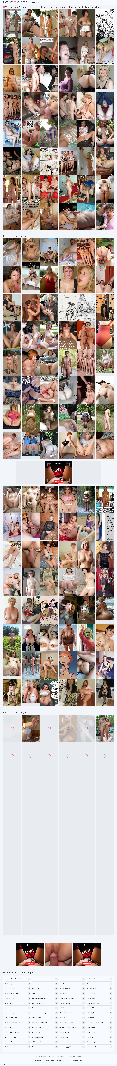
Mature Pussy (10, 998)
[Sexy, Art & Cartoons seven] (49, 610)
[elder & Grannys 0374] (68, 499)
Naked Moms (91, 993)
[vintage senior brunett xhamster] (105, 811)
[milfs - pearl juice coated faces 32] (68, 756)
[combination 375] (68, 189)
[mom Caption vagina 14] (105, 499)
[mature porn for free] (105, 362)
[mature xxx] (31, 527)
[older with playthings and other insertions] (49, 637)
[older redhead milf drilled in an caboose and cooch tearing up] (49, 811)
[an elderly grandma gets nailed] (105, 527)
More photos (91, 1027)
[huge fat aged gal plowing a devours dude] (68, 335)
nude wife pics (64, 993)
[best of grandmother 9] (12, 279)
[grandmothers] (49, 783)
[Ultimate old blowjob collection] (86, 362)
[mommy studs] (31, 78)
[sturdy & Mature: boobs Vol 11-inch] (68, 811)
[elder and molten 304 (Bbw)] (31, 637)
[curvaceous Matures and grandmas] (12, 921)
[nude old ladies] (31, 692)
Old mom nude (64, 1037)
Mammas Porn (37, 1047)
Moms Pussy (91, 984)
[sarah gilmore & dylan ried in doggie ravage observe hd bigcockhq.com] (68, 783)
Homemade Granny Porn (67, 998)
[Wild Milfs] (105, 133)
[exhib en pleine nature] (12, 637)
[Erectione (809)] (68, 106)
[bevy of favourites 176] (105, 692)
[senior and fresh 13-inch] (12, 839)
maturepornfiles (64, 988)
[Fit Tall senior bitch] (105, 582)
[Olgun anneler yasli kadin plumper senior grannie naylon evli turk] (49, 362)
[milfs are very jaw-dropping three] (31, 921)
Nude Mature (91, 1032)
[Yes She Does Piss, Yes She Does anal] (31, 161)
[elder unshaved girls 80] (105, 445)
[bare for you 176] (105, 418)
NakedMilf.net (91, 1008)
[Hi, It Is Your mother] (31, 665)
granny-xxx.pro (10, 1013)
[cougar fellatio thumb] (68, 582)
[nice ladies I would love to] (12, 50)
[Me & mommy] (31, 133)
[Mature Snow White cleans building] (105, 252)
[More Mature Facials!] (68, 50)
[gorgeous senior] (68, 252)
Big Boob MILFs (92, 1018)
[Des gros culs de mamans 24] (86, 78)
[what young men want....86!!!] (12, 307)
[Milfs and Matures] (31, 610)
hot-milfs (90, 1037)
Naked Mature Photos (39, 1008)
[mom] (68, 921)
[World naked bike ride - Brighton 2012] (86, 921)
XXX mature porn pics (12, 1032)
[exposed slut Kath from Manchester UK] (49, 839)
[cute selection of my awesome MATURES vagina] (86, 133)
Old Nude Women (65, 1003)
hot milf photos (92, 1013)
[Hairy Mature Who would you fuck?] (12, 692)
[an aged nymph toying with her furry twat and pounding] (49, 692)
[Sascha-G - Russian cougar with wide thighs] (105, 866)
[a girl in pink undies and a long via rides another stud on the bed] (68, 728)
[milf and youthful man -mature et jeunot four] (12, 23)
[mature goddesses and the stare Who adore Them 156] (86, 50)
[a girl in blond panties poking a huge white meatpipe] (12, 133)
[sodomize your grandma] (86, 106)
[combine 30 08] (68, 418)
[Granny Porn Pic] (12, 418)
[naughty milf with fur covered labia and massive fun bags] (68, 894)
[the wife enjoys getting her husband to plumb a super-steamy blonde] (86, 279)
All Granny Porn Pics (39, 1042)
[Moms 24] (49, 216)
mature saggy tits (65, 1047)
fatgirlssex (63, 984)
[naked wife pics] (31, 445)
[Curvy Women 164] (49, 728)
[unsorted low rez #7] (86, 637)
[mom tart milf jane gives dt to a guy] (86, 445)
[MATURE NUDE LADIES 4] (12, 106)
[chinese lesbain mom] (49, 665)
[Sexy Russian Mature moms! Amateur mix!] (68, 78)
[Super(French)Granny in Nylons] (68, 390)
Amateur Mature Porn (94, 1047)
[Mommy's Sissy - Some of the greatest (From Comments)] (12, 783)
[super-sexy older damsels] (12, 582)
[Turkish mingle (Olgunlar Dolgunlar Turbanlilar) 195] (68, 866)
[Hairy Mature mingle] (49, 133)
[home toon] (31, 307)
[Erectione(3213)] (68, 216)
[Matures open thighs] (49, 252)
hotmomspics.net (65, 979)
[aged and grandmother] (105, 189)
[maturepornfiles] (31, 216)
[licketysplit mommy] (86, 894)
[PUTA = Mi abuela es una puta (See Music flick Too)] (49, 756)
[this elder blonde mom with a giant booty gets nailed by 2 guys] (68, 133)
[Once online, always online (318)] (49, 418)
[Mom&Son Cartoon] (49, 161)
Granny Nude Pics (11, 1018)
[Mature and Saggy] (68, 445)
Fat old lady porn (65, 1032)
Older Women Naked (66, 1008)
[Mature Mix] (49, 582)
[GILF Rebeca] (49, 554)
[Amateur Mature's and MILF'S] (31, 582)
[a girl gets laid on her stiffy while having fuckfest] (86, 161)
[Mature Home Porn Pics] (105, 78)
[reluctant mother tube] (12, 756)
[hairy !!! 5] (105, 390)
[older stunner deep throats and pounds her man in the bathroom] (86, 839)
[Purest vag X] (68, 527)
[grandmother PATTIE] (12, 866)
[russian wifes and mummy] (86, 811)
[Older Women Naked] (12, 610)
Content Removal (49, 1061)
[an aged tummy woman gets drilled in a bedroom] (105, 50)
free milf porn (91, 988)
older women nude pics (40, 1013)
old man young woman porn (69, 1027)
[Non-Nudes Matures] (49, 527)
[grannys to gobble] (49, 335)
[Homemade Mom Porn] (12, 665)
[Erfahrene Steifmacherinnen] (68, 161)
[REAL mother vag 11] (68, 839)
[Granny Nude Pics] (86, 554)
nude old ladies (37, 1003)
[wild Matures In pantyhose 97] (49, 390)
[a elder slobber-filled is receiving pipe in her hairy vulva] (105, 894)
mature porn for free (66, 1022)
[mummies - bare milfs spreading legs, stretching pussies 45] (12, 335)
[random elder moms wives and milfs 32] (12, 499)
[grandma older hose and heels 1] (86, 610)
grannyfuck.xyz (37, 1037)
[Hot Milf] (105, 106)
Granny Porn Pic (10, 1037)
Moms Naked (91, 998)
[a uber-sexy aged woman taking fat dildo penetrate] (105, 783)
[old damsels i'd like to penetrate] (31, 866)
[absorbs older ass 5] (12, 252)
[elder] (105, 161)
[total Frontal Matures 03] (68, 362)
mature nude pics (38, 1027)
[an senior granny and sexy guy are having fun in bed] (68, 692)
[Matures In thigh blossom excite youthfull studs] (86, 23)
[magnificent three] (86, 527)
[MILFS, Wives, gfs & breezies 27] (86, 866)
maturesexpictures (11, 1008)
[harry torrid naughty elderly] (12, 894)
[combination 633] (86, 783)
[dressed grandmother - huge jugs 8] (49, 279)
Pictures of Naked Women (95, 1022)
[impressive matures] (31, 783)
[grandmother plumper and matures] (12, 390)
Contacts (38, 1061)
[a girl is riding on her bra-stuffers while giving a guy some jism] (49, 894)
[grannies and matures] (31, 106)
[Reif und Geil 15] (31, 418)
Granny (34, 993)
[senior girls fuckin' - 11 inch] (49, 78)
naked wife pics (10, 1042)
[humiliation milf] (31, 554)
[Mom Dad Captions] (68, 23)
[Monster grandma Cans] (68, 637)
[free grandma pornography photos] (31, 390)
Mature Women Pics (12, 993)
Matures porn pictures (12, 984)
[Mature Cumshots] (86, 390)
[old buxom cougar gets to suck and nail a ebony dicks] (68, 665)
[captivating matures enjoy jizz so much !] (68, 279)
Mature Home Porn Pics (13, 979)
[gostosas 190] (12, 554)
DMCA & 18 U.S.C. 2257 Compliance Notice (70, 1061)
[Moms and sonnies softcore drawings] (68, 307)
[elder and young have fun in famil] (49, 106)
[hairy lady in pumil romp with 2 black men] (31, 728)
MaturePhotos (15, 2)
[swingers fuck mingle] (12, 445)
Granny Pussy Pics (38, 1018)
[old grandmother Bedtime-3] (31, 362)
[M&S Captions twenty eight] (105, 307)
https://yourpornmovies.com (9, 1065)
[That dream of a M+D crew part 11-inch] (86, 252)
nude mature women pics (41, 979)
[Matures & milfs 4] (12, 216)
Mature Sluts (9, 1047)
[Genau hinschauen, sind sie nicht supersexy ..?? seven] (105, 279)
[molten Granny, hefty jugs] (31, 50)
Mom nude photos (93, 1042)
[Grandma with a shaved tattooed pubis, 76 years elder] (105, 216)
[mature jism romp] (31, 23)
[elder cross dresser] (31, 894)
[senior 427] (49, 23)
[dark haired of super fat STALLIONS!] (12, 161)
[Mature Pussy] (12, 362)
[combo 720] (105, 728)
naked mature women (39, 984)
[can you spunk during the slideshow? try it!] (31, 811)
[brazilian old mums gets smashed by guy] (12, 728)
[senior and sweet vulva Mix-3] (12, 527)
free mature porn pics (39, 1022)
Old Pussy (35, 988)
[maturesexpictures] (12, 189)
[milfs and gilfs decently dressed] (105, 335)
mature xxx (36, 1032)
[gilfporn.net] (105, 610)
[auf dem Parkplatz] (49, 307)
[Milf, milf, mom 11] (49, 866)
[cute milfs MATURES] (86, 692)
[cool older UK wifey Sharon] (105, 665)
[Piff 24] (86, 756)
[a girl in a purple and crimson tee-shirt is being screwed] (105, 839)
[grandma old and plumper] (86, 728)
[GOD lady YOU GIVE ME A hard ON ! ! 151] (31, 189)
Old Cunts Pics (10, 988)
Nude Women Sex (93, 1003)
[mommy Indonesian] (105, 637)
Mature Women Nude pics (68, 1013)
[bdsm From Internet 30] (49, 921)
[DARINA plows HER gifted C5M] (68, 554)
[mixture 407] (105, 921)
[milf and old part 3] (68, 610)
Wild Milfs (8, 1003)
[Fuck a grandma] (49, 499)
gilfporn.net (63, 1042)
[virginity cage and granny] (31, 756)
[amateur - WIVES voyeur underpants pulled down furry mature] (31, 839)
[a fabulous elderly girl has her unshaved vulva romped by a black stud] (86, 582)
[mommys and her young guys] (31, 335)
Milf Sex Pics (63, 1018)
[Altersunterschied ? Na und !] (105, 23)
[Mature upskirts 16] (86, 189)
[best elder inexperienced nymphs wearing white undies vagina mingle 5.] (49, 445)
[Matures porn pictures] (12, 78)
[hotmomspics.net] (86, 307)
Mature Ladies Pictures (13, 1022)
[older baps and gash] (86, 665)
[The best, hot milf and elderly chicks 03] (105, 554)
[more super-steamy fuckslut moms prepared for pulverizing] (12, 811)
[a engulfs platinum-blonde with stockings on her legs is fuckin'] (86, 216)
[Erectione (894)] (86, 335)
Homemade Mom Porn (40, 998)
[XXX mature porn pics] (31, 279)
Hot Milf (8, 1027)
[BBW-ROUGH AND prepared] (86, 418)
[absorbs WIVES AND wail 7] (49, 189)
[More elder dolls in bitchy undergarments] (86, 499)
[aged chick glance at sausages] (49, 50)
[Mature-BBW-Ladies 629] (31, 499)
